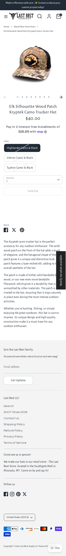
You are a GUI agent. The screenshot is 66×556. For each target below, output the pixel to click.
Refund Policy (13, 430)
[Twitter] (24, 494)
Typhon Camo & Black (20, 167)
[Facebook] (6, 494)
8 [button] (48, 97)
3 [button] (26, 97)
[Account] (49, 14)
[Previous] (5, 97)
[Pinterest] (18, 494)
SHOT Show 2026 (15, 412)
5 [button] (35, 97)
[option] (33, 64)
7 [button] (44, 97)
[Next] (61, 97)
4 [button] (31, 97)
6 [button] (40, 97)
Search (9, 406)
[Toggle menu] (4, 16)
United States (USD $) (18, 517)
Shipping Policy (14, 424)
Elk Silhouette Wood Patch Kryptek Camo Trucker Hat (28, 31)
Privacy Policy (13, 436)
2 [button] (22, 97)
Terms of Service (15, 442)
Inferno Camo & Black (20, 157)
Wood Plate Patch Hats (24, 27)
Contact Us (11, 418)
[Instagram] (12, 494)
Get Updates (18, 380)
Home (7, 27)
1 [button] (18, 97)
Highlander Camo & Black (22, 147)
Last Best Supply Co (29, 546)
